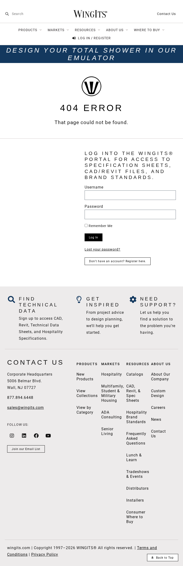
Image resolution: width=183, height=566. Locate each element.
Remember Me (100, 226)
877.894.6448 (20, 397)
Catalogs (134, 374)
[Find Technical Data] (11, 299)
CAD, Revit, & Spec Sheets (133, 393)
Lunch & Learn (134, 457)
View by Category (84, 410)
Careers (158, 407)
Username (94, 187)
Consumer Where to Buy (135, 517)
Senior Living (107, 431)
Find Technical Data (38, 305)
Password (94, 207)
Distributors (137, 488)
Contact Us (166, 14)
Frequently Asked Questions (136, 438)
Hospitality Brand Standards (136, 417)
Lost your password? (102, 249)
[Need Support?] (133, 299)
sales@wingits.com (25, 407)
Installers (135, 500)
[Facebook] (36, 435)
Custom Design (158, 393)
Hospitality (111, 374)
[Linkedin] (24, 435)
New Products (84, 376)
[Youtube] (48, 435)
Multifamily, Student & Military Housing (112, 393)
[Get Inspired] (79, 299)
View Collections (87, 393)
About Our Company (160, 376)
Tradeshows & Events (137, 474)
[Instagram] (12, 435)
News (156, 419)
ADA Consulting (111, 414)
